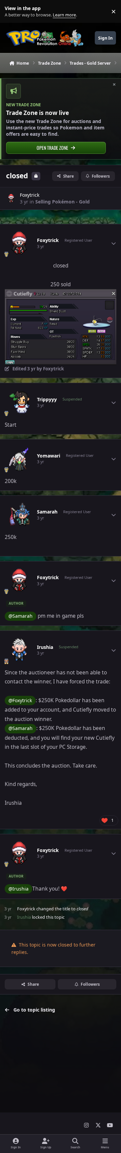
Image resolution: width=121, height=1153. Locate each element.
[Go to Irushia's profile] (19, 650)
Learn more (13, 11)
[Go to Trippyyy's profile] (19, 402)
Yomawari (48, 456)
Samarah (47, 512)
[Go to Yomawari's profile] (19, 459)
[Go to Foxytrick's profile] (11, 198)
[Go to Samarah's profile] (19, 515)
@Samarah (20, 616)
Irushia (45, 647)
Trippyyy (47, 400)
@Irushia (18, 889)
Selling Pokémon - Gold (62, 201)
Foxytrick (29, 195)
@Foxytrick (20, 700)
